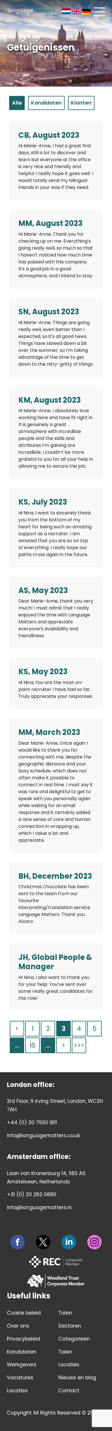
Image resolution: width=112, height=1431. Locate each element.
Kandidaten (21, 1351)
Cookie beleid (24, 1312)
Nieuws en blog (77, 1377)
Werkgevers (21, 1364)
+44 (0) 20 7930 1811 (32, 1122)
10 (32, 1045)
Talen (65, 1312)
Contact (68, 1390)
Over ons (18, 1325)
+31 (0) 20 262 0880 (31, 1194)
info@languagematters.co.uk (43, 1135)
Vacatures (20, 1377)
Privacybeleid (23, 1338)
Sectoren (69, 1325)
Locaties (17, 1390)
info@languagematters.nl (39, 1207)
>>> (79, 1045)
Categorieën (74, 1338)
